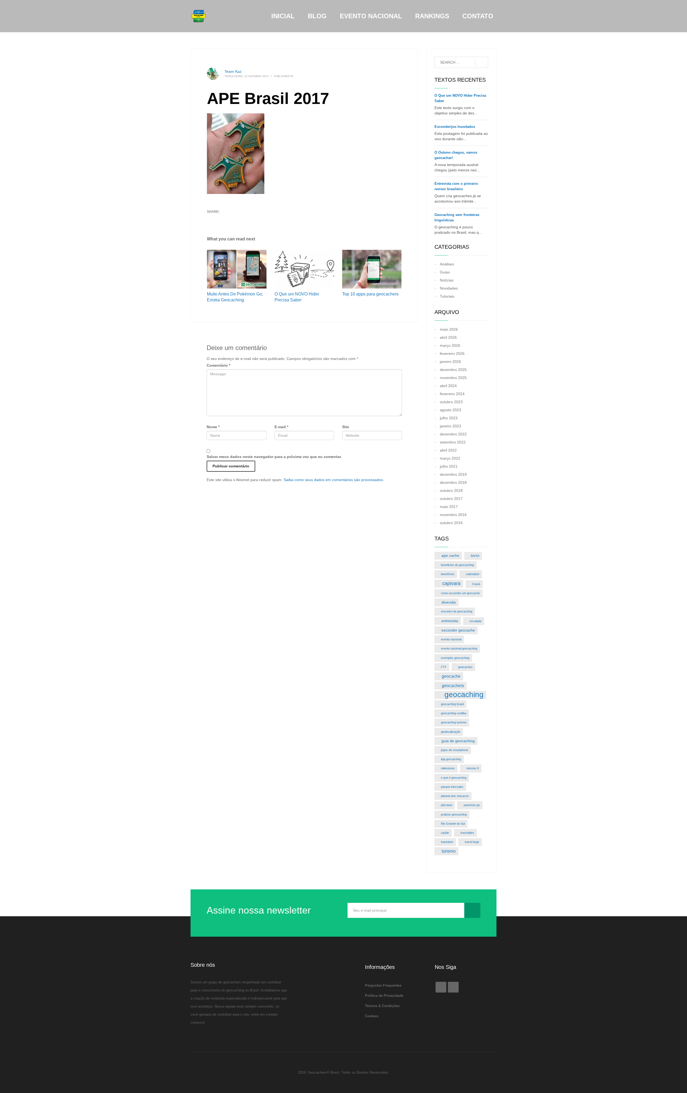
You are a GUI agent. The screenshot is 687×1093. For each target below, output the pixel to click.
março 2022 (450, 458)
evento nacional (451, 639)
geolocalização (450, 731)
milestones (448, 768)
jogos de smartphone (454, 750)
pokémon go (472, 805)
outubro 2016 (451, 523)
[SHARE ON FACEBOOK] (220, 219)
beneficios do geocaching (457, 565)
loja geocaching (451, 759)
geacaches (465, 667)
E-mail (281, 427)
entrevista (449, 621)
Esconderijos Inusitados (454, 127)
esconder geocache (458, 630)
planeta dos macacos (455, 796)
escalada (475, 621)
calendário (472, 574)
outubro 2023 (451, 402)
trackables (467, 832)
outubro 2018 (451, 490)
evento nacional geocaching (459, 648)
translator (447, 841)
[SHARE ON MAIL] (248, 219)
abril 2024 (448, 386)
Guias (445, 272)
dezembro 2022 (453, 434)
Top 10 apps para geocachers (370, 294)
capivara (451, 583)
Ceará (476, 584)
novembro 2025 (453, 378)
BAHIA (475, 555)
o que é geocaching (453, 777)
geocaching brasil (452, 704)
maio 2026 (449, 329)
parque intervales (452, 786)
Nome (213, 427)
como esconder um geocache (460, 593)
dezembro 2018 (453, 482)
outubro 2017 (451, 498)
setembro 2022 (453, 442)
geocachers (453, 685)
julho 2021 (449, 466)
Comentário (218, 365)
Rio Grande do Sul (453, 823)
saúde (445, 832)
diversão (448, 602)
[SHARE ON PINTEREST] (239, 219)
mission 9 (472, 768)
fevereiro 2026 (452, 353)
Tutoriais (447, 296)
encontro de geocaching (456, 611)
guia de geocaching (458, 741)
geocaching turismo (453, 722)
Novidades (449, 288)
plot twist (446, 805)
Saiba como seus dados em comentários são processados (333, 480)
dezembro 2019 (453, 474)
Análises (447, 264)
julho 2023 (449, 418)
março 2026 (450, 345)
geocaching (464, 695)
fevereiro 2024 (452, 394)
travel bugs (472, 841)
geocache (451, 676)
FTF (444, 667)
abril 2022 (448, 450)
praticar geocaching (454, 814)
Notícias (447, 280)
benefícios (447, 574)
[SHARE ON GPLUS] (230, 219)
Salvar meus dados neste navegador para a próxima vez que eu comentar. (274, 456)
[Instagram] (453, 987)
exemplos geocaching (455, 657)
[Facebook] (441, 987)
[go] (481, 62)
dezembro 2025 (453, 369)
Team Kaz (233, 71)
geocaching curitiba (453, 713)
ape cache (450, 555)
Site (345, 427)
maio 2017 (449, 506)
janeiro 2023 (450, 426)
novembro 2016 (453, 515)
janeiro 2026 (450, 361)
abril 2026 (448, 337)
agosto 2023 (450, 410)
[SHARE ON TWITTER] (211, 219)
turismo (449, 851)
